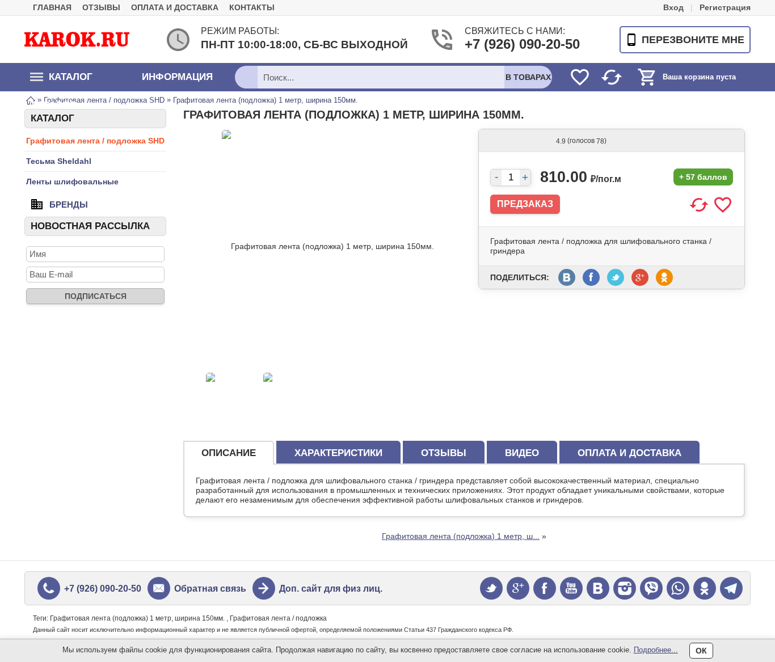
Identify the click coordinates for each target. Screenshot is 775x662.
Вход (673, 7)
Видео (522, 453)
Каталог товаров (61, 81)
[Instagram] (624, 588)
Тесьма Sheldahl (58, 161)
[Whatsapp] (678, 588)
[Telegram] (731, 588)
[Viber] (651, 588)
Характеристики (338, 453)
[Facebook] (544, 588)
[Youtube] (571, 588)
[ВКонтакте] (598, 588)
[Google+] (518, 588)
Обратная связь (210, 588)
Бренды (68, 204)
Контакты (252, 7)
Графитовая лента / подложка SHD (95, 140)
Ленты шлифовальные (72, 181)
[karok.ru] (76, 39)
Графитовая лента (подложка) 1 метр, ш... (461, 536)
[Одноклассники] (704, 588)
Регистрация (725, 7)
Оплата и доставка (174, 7)
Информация (177, 76)
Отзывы (101, 7)
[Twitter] (491, 588)
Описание (228, 453)
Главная (52, 7)
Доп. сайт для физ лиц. (330, 588)
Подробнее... (656, 650)
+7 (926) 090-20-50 (509, 44)
